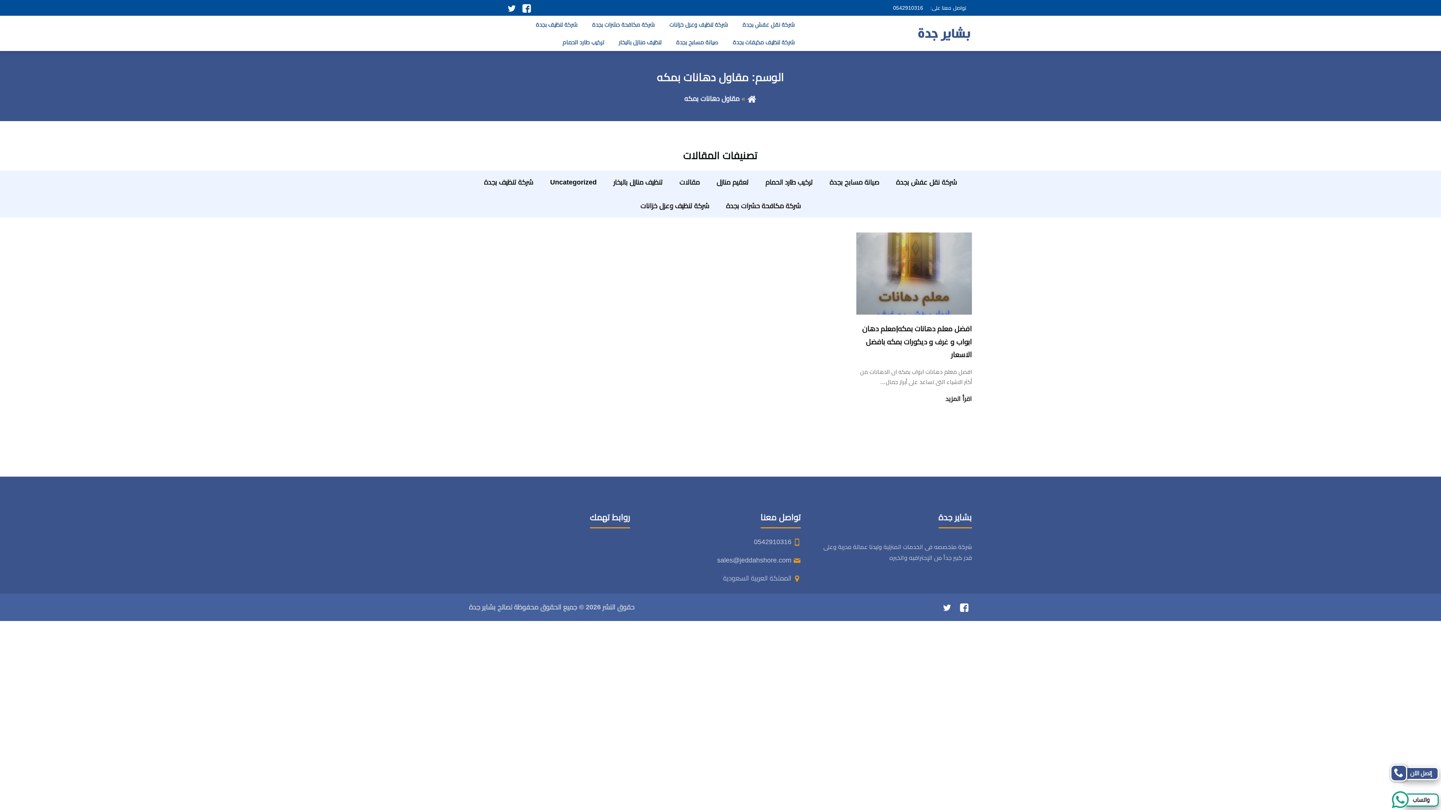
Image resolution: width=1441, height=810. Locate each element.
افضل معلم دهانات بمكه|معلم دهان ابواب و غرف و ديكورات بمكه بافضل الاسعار (917, 341)
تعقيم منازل (733, 182)
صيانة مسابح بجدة (697, 42)
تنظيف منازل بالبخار (640, 42)
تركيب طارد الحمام (583, 42)
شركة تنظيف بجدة (557, 24)
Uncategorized (573, 182)
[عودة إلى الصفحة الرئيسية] (752, 98)
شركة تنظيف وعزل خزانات (698, 24)
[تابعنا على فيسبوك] (526, 8)
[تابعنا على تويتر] (511, 8)
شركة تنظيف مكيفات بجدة (764, 42)
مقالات (690, 182)
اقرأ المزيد (959, 398)
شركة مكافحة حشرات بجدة (623, 24)
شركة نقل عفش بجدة (769, 24)
